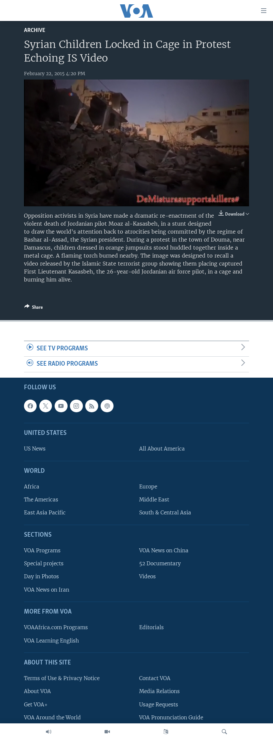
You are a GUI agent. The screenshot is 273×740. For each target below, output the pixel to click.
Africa (31, 486)
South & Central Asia (165, 513)
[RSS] (91, 406)
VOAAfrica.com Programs (56, 628)
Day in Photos (41, 577)
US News (35, 449)
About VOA (37, 691)
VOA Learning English (51, 641)
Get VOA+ (36, 704)
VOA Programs (42, 550)
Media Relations (159, 691)
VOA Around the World (52, 717)
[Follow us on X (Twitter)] (45, 406)
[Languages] (166, 731)
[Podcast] (107, 406)
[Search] (224, 731)
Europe (148, 486)
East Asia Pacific (45, 513)
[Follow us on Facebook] (30, 406)
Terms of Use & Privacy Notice (62, 678)
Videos (147, 577)
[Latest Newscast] (49, 731)
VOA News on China (163, 550)
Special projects (44, 563)
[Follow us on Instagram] (76, 406)
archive (34, 30)
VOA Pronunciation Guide (171, 717)
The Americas (41, 499)
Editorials (151, 628)
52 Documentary (160, 563)
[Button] (33, 308)
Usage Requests (158, 704)
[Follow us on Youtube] (61, 406)
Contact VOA (154, 678)
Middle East (154, 499)
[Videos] (107, 731)
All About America (162, 449)
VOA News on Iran (46, 590)
